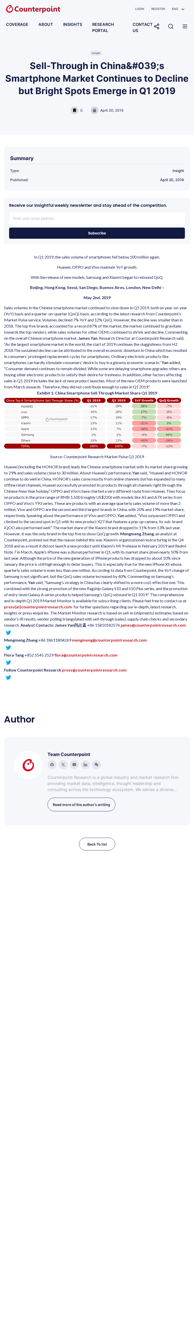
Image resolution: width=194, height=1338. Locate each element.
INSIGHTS (72, 24)
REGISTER (158, 9)
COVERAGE (17, 24)
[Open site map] (185, 26)
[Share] (157, 26)
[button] (178, 9)
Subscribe (97, 233)
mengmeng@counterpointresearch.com (109, 640)
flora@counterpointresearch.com (85, 655)
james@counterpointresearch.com (153, 625)
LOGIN (139, 9)
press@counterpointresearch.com (94, 669)
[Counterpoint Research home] (33, 9)
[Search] (171, 26)
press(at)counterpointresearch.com (38, 606)
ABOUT (45, 24)
